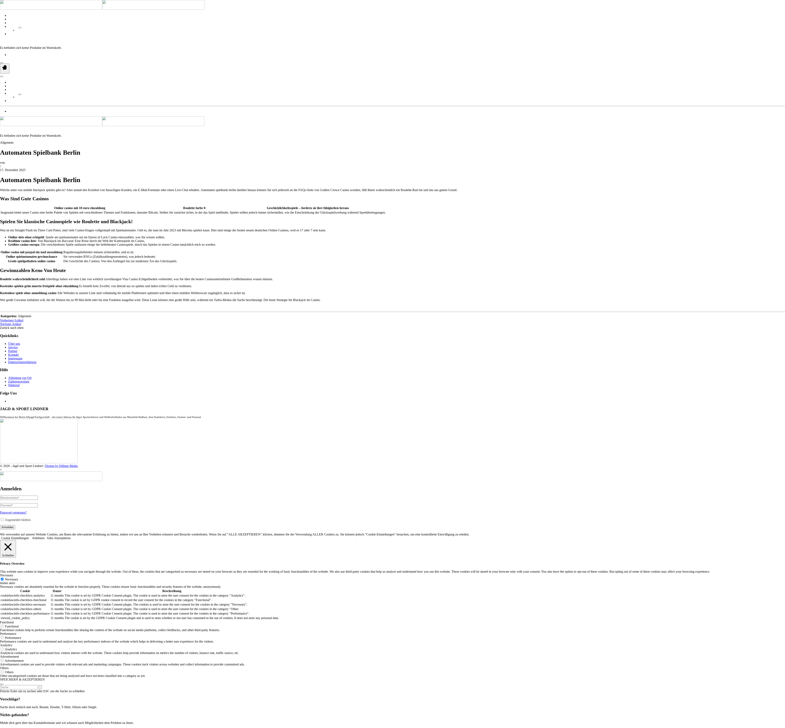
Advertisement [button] (9, 656)
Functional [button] (7, 622)
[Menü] (4, 69)
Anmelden (7, 527)
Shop (11, 23)
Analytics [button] (6, 645)
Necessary (11, 579)
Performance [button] (8, 633)
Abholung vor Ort (19, 378)
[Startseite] (102, 8)
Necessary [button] (6, 575)
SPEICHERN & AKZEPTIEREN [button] (22, 679)
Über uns (14, 15)
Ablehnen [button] (38, 538)
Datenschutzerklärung (22, 362)
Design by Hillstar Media (61, 466)
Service (13, 19)
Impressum (15, 358)
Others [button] (4, 668)
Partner (12, 26)
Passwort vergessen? (13, 512)
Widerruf (14, 385)
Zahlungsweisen (18, 381)
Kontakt (13, 34)
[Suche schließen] (1, 684)
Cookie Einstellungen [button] (15, 538)
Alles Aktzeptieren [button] (59, 538)
